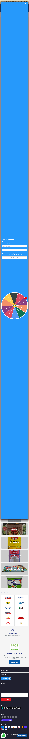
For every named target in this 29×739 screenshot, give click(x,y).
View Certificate (14, 662)
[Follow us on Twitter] (5, 717)
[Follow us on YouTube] (10, 717)
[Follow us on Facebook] (2, 717)
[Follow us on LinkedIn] (16, 717)
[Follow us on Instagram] (8, 717)
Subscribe (6, 699)
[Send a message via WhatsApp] (3, 735)
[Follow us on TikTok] (13, 717)
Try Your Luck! (14, 257)
